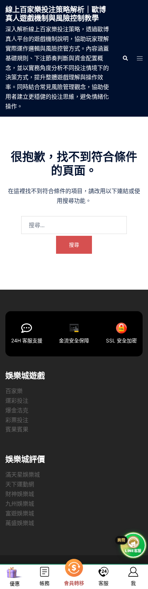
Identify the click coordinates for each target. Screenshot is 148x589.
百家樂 (14, 390)
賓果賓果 (16, 429)
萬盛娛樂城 (19, 523)
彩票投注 (16, 420)
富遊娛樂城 (19, 513)
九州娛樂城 (19, 503)
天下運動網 (19, 484)
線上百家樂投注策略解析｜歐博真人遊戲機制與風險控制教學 (55, 14)
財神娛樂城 (19, 493)
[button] (125, 58)
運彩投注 (16, 400)
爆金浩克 (16, 410)
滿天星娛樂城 (22, 474)
